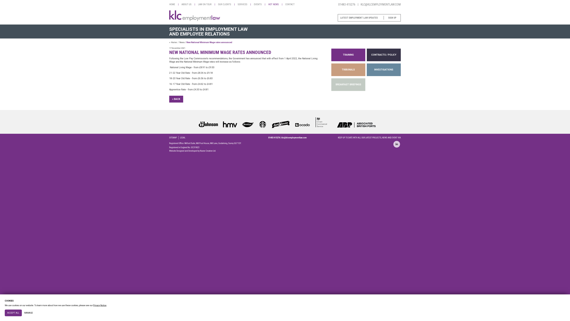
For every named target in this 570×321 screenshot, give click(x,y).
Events (258, 4)
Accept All (13, 313)
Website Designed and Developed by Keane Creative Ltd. (192, 151)
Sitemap (173, 137)
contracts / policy (383, 54)
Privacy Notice (99, 305)
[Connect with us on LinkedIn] (396, 144)
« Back (176, 99)
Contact (290, 4)
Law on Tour (205, 4)
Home (172, 4)
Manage (28, 313)
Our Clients (224, 4)
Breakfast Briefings (348, 84)
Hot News (273, 4)
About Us (186, 4)
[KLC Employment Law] (194, 16)
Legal (182, 137)
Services (242, 4)
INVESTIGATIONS (383, 69)
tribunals (348, 69)
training (348, 54)
